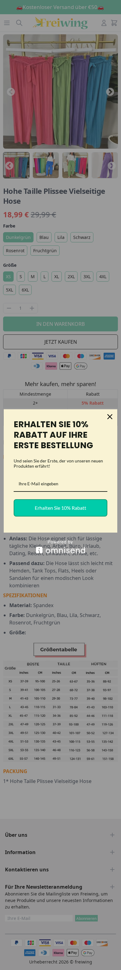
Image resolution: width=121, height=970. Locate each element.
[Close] (109, 416)
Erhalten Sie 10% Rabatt (60, 508)
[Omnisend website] (60, 547)
